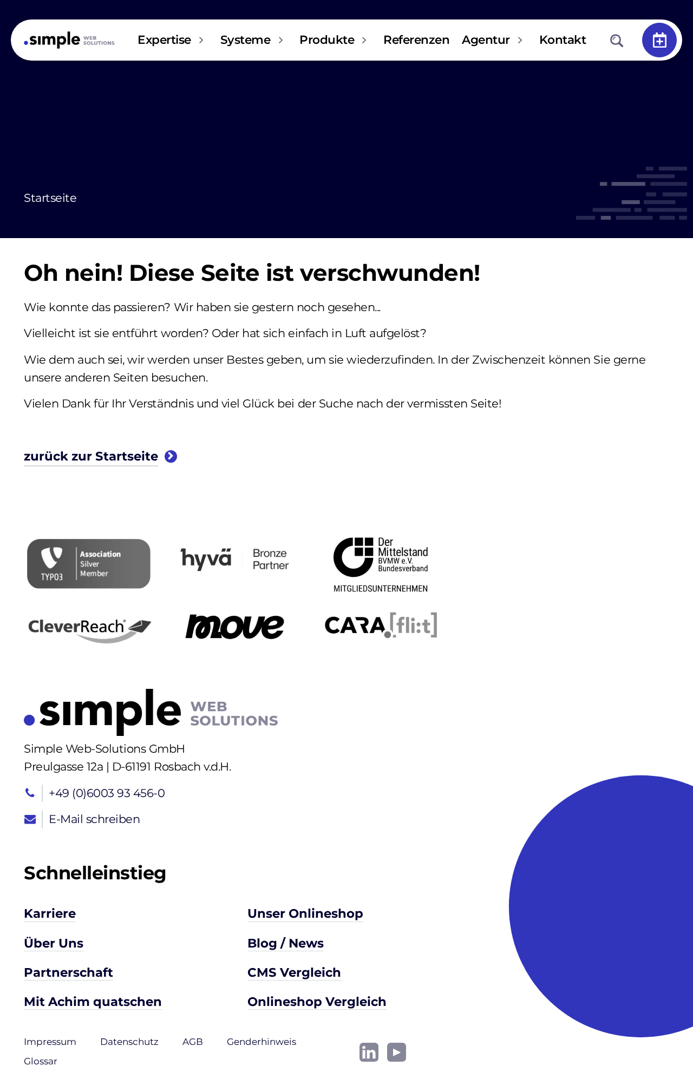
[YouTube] (396, 1051)
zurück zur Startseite (91, 456)
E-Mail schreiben (94, 819)
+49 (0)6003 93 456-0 (107, 793)
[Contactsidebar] (659, 40)
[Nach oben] (650, 1036)
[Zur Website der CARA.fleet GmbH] (381, 625)
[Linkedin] (368, 1051)
